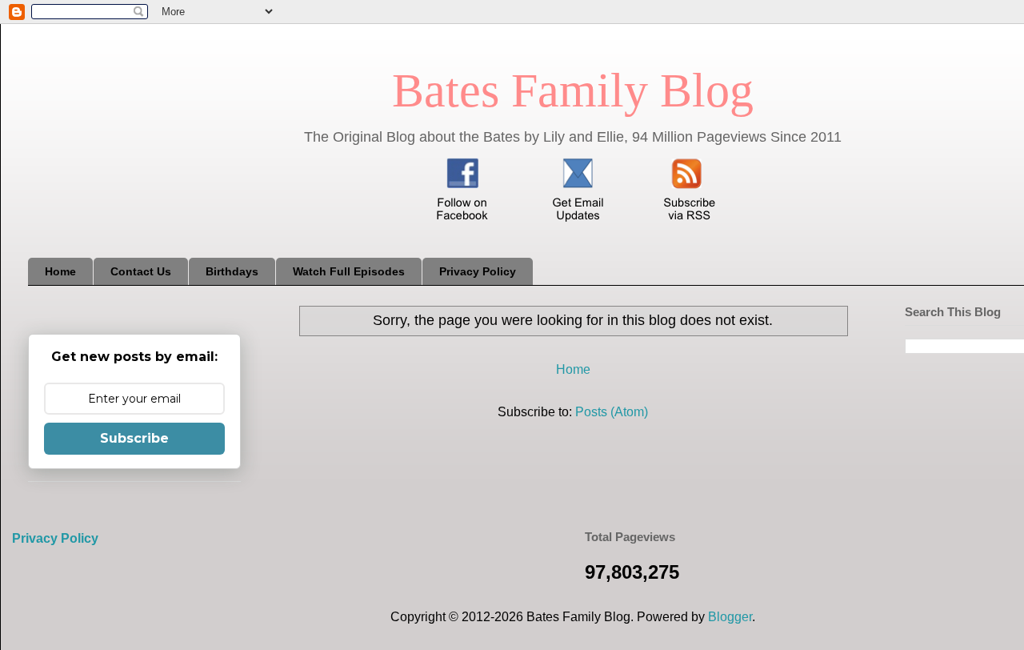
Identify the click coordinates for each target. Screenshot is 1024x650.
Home (60, 271)
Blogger (730, 617)
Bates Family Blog (573, 90)
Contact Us (140, 271)
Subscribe (134, 438)
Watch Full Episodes (349, 271)
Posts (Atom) (611, 412)
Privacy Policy (477, 271)
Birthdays (232, 271)
